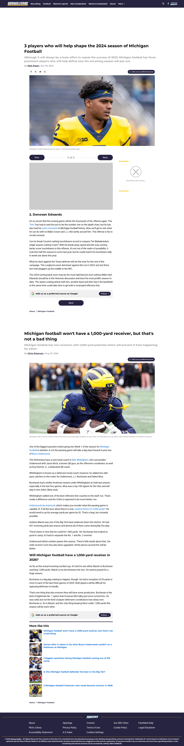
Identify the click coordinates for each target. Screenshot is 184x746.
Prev (37, 157)
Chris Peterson (35, 353)
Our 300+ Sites (121, 723)
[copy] (45, 71)
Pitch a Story (35, 727)
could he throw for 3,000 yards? (90, 509)
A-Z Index (67, 732)
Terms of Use (93, 727)
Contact (91, 723)
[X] (163, 4)
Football (47, 4)
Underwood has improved (42, 505)
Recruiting (35, 4)
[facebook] (168, 4)
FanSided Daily (145, 723)
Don (32, 224)
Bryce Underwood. (41, 453)
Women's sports (60, 4)
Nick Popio (33, 66)
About (113, 4)
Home (32, 311)
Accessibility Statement (41, 732)
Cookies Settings (95, 732)
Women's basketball (98, 4)
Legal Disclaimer (146, 727)
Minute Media (15, 739)
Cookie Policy (120, 727)
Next (105, 157)
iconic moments (50, 228)
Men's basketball (78, 4)
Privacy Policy (70, 727)
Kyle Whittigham (80, 459)
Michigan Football (46, 311)
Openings (67, 723)
